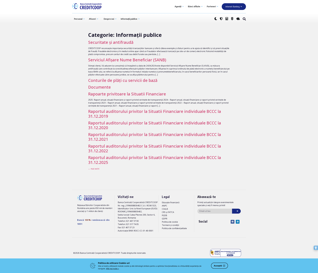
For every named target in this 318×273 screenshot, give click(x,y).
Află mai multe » (112, 269)
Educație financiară (170, 202)
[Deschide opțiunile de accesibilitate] (316, 248)
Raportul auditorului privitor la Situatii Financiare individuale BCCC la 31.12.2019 (154, 114)
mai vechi (93, 168)
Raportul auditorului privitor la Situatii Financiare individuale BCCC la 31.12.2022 (154, 148)
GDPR (164, 218)
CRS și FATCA (168, 212)
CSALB (165, 209)
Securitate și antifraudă (110, 42)
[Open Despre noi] (116, 18)
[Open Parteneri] (218, 6)
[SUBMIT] (236, 211)
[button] (244, 19)
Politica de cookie (170, 221)
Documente (99, 87)
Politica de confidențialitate (174, 228)
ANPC (164, 205)
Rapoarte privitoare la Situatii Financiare (127, 94)
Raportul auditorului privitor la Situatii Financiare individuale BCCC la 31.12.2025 (154, 160)
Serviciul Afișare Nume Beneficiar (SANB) (127, 59)
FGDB (164, 215)
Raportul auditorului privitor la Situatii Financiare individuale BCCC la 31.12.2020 (154, 125)
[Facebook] (232, 222)
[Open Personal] (84, 18)
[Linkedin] (237, 222)
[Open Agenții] (183, 6)
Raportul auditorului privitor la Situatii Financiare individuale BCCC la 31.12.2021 (154, 137)
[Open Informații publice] (139, 18)
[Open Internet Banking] (241, 6)
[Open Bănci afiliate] (202, 6)
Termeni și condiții (170, 225)
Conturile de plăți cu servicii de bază (122, 80)
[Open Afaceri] (98, 18)
